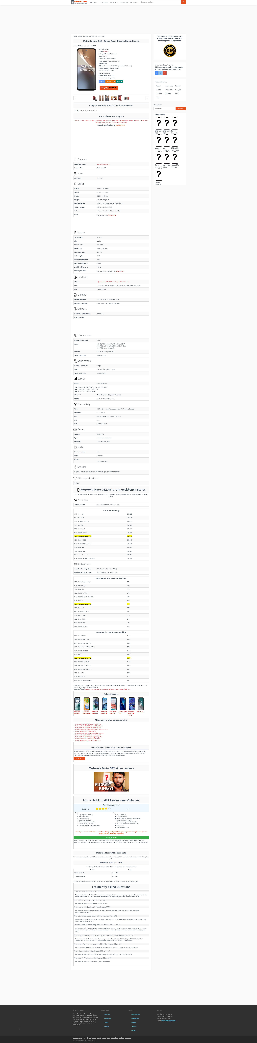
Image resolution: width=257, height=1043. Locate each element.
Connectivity (144, 120)
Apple (158, 86)
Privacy (106, 1027)
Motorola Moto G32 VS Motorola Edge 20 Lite (88, 726)
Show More (79, 759)
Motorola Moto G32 (103, 164)
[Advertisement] (128, 19)
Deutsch (94, 1038)
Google (178, 90)
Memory (105, 120)
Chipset (133, 1023)
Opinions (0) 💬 (110, 81)
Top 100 (133, 1027)
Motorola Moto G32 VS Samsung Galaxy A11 (88, 737)
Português (118, 1038)
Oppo (158, 97)
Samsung (169, 86)
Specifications (135, 1015)
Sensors (108, 122)
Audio (103, 122)
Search (133, 1031)
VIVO (177, 93)
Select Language (77, 1038)
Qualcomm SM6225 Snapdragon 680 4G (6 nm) (113, 282)
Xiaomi (177, 86)
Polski (122, 1038)
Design (87, 120)
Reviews (124, 2)
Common (76, 120)
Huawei (158, 90)
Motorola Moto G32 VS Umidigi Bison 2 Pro (88, 740)
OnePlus (159, 93)
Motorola (106, 51)
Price (82, 120)
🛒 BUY (104, 87)
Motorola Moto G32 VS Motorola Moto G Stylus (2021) (91, 729)
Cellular (136, 120)
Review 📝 (120, 81)
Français (99, 1038)
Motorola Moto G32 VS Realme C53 (85, 731)
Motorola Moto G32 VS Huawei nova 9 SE (87, 738)
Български (128, 1038)
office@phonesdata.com (168, 1021)
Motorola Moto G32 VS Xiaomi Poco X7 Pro (88, 724)
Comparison (135, 1019)
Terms (106, 1023)
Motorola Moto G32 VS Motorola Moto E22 (88, 735)
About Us (107, 1015)
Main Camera (120, 120)
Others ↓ (134, 2)
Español (89, 1038)
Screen (92, 120)
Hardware (99, 120)
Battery (97, 122)
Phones (93, 2)
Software (112, 120)
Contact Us (107, 1019)
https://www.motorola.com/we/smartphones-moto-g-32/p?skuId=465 (107, 689)
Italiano (113, 1038)
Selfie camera (129, 120)
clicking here (120, 125)
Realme (168, 93)
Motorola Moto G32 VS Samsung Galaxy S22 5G (89, 733)
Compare (104, 2)
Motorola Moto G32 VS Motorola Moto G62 (88, 728)
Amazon (112, 215)
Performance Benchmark (119, 122)
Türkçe (108, 1038)
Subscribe (180, 109)
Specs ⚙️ (101, 81)
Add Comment (111, 838)
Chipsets (114, 2)
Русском (104, 1038)
